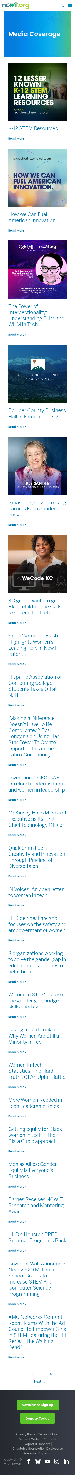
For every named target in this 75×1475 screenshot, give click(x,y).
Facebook (28, 1461)
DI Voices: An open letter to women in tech (36, 892)
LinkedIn (66, 1461)
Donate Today (37, 1418)
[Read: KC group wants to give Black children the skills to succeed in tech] (37, 564)
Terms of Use (48, 1434)
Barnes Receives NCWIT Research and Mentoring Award (36, 1205)
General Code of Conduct (37, 1439)
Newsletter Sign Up (37, 1405)
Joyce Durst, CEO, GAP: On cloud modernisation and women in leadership (36, 784)
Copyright (45, 1453)
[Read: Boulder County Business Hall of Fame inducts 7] (37, 374)
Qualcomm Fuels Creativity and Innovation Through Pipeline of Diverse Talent (36, 857)
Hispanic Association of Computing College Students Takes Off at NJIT (35, 686)
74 (50, 1374)
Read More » (17, 138)
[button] (62, 7)
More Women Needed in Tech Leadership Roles (35, 1103)
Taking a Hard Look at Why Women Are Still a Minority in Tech (33, 1036)
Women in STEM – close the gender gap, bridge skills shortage (35, 1001)
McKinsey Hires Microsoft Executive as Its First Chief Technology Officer (37, 819)
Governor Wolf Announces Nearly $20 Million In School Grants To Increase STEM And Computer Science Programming (37, 1279)
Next (40, 1381)
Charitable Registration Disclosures (37, 1448)
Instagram (56, 1461)
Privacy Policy (26, 1434)
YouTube (47, 1461)
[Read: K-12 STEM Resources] (37, 91)
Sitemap (30, 1453)
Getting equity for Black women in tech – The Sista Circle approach (35, 1135)
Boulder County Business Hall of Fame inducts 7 (37, 413)
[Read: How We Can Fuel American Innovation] (37, 177)
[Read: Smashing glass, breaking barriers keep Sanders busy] (37, 466)
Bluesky (38, 1461)
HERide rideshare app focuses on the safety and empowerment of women (37, 924)
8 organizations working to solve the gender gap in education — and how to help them (37, 962)
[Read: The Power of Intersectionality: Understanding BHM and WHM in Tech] (37, 269)
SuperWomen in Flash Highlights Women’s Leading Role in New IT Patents (33, 645)
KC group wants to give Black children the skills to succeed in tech (34, 607)
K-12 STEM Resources (33, 128)
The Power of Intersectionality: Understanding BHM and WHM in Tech (36, 315)
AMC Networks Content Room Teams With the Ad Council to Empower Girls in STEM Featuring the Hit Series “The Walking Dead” (37, 1332)
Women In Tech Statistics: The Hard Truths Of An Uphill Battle (36, 1071)
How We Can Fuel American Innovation (32, 217)
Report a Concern (37, 1444)
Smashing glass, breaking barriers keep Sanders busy (37, 509)
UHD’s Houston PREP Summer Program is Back (37, 1237)
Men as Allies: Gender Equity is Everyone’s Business (32, 1170)
